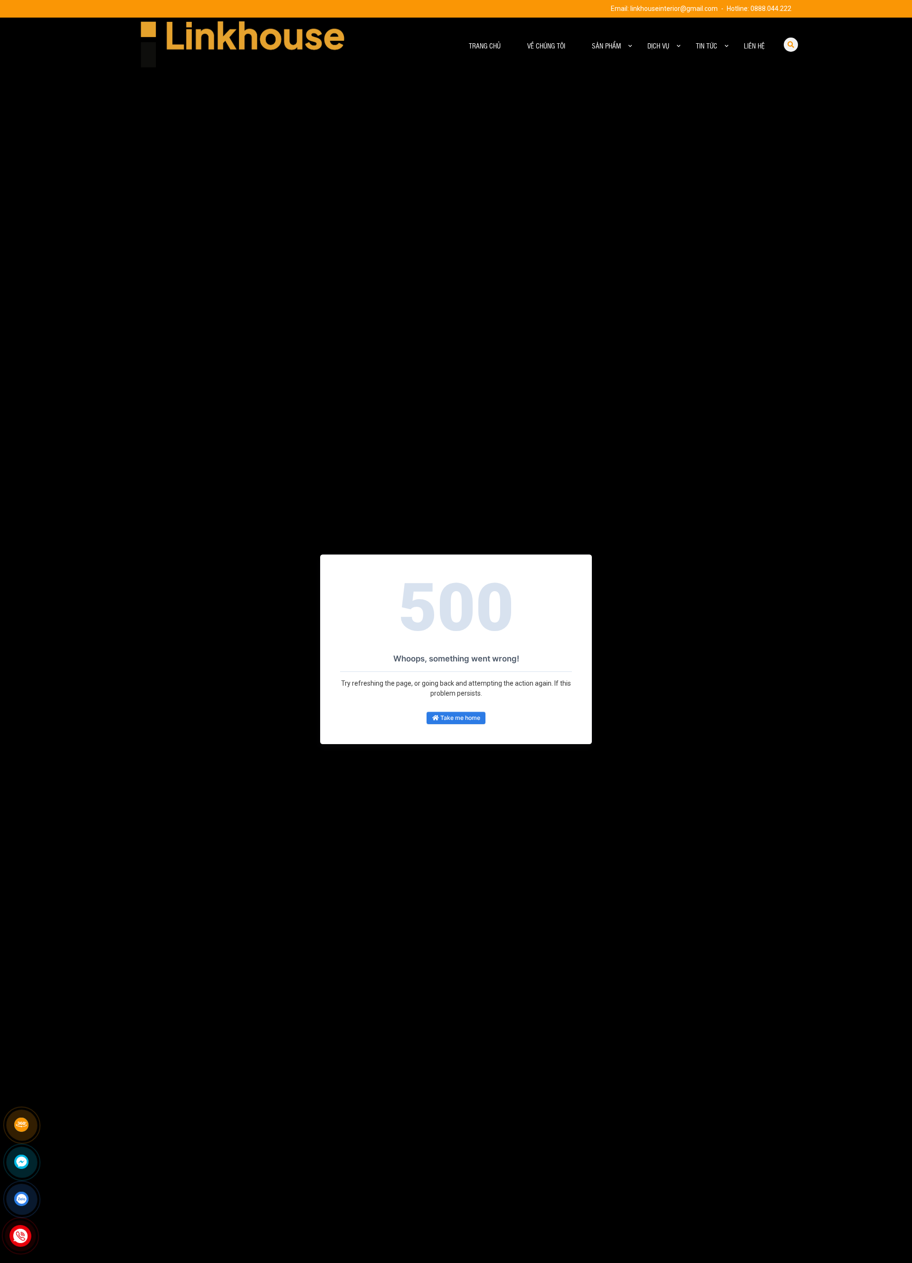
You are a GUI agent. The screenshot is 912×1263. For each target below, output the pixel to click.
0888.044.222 (770, 8)
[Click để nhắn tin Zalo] (21, 1199)
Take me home (459, 717)
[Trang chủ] (232, 46)
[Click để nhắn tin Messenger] (21, 1162)
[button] (630, 46)
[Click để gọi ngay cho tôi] (20, 1236)
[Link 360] (21, 1125)
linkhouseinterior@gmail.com (674, 8)
